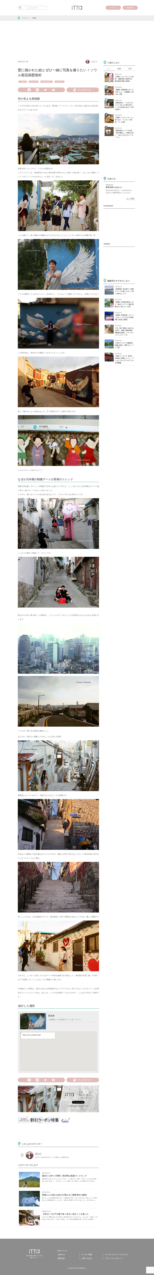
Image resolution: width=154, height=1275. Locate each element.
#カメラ (59, 82)
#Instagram (47, 82)
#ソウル (33, 82)
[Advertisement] (77, 37)
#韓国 (23, 82)
